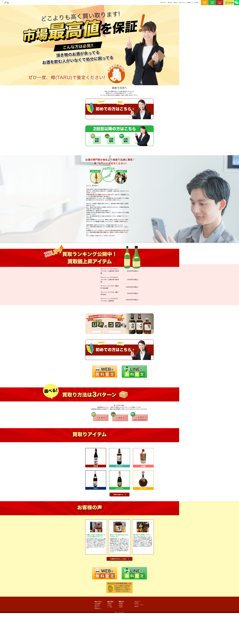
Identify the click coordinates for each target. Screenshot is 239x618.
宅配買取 (121, 603)
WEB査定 (109, 603)
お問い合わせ (182, 2)
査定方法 (170, 2)
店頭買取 (121, 605)
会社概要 (189, 2)
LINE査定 (109, 605)
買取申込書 (97, 605)
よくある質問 (195, 2)
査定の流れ (110, 601)
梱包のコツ (97, 606)
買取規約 (136, 606)
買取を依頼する (118, 494)
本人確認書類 (98, 603)
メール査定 (109, 606)
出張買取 (121, 606)
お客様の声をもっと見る (118, 559)
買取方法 (176, 2)
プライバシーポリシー (139, 604)
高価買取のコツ (98, 608)
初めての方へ (163, 2)
